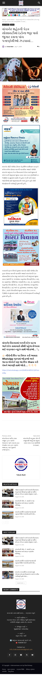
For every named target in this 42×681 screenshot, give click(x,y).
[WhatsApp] (26, 52)
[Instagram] (15, 655)
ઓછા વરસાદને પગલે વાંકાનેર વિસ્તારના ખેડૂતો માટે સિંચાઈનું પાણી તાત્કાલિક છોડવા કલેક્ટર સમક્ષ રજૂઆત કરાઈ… (26, 492)
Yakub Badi (10, 46)
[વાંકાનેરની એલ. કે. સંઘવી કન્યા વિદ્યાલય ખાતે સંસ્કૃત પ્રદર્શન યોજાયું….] (7, 504)
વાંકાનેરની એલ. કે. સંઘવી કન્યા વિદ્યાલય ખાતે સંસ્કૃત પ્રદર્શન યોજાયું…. (24, 503)
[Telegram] (21, 52)
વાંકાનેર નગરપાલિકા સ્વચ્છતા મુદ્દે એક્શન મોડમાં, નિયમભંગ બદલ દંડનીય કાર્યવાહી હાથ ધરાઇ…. (27, 574)
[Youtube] (32, 655)
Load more (20, 583)
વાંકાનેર (12, 24)
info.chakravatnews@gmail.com (21, 649)
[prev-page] (3, 522)
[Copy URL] (31, 52)
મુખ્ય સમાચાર (11, 19)
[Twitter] (16, 52)
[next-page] (7, 522)
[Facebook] (11, 52)
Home (4, 19)
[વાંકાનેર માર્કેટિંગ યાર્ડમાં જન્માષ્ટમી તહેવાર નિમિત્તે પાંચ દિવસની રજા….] (7, 515)
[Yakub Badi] (3, 47)
